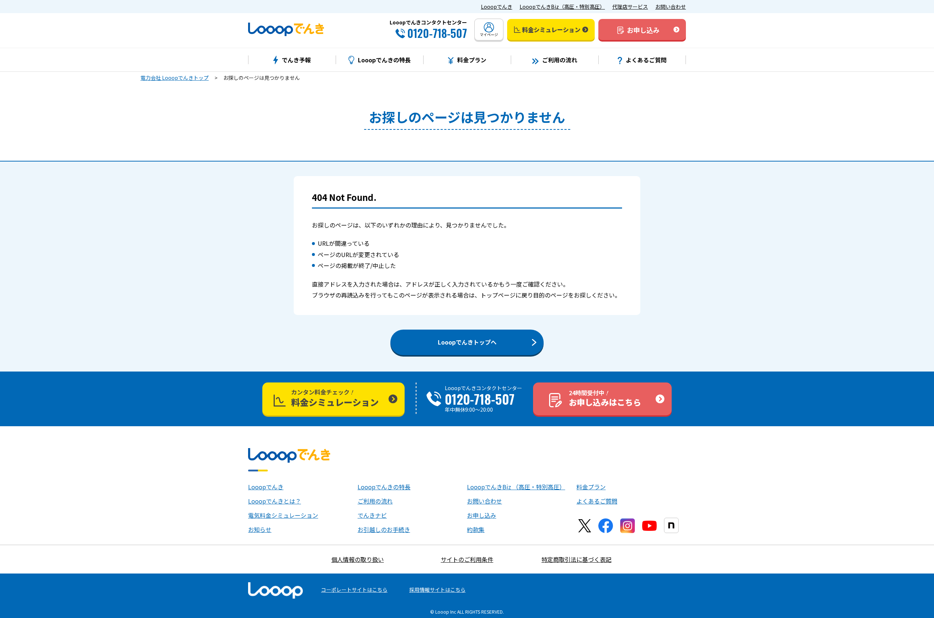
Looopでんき (496, 6)
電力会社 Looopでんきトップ (174, 77)
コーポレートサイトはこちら (354, 589)
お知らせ (259, 529)
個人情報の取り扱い (357, 559)
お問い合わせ (670, 6)
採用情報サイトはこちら (437, 589)
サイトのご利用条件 (467, 559)
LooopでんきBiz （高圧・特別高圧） (516, 486)
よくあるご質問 (596, 501)
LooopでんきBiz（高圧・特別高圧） (562, 6)
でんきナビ (372, 515)
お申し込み (481, 515)
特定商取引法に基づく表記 (576, 559)
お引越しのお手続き (384, 529)
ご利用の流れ (375, 501)
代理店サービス (630, 6)
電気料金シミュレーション (283, 515)
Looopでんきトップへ (467, 342)
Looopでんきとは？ (274, 501)
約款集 (476, 529)
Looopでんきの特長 (384, 486)
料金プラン (591, 486)
